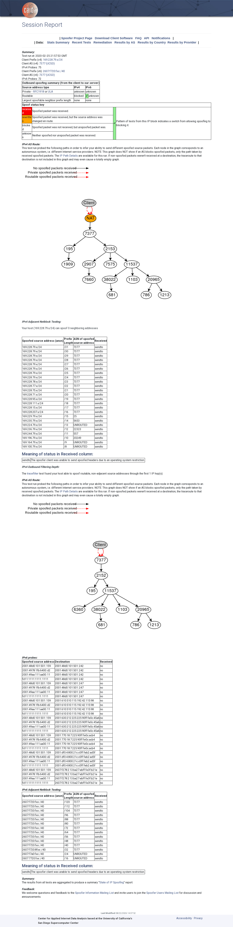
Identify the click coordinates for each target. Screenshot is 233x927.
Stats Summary (58, 42)
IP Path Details (69, 155)
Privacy (198, 918)
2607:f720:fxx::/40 (54, 71)
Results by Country (152, 42)
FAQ (138, 38)
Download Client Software (114, 38)
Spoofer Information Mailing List (94, 892)
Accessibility (184, 918)
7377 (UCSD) (47, 63)
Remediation (102, 42)
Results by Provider (182, 42)
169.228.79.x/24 (52, 59)
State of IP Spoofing (111, 882)
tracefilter (32, 473)
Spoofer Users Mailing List (162, 892)
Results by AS (124, 42)
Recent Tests (81, 42)
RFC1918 (38, 91)
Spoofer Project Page (76, 38)
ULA (50, 91)
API (146, 38)
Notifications (161, 38)
